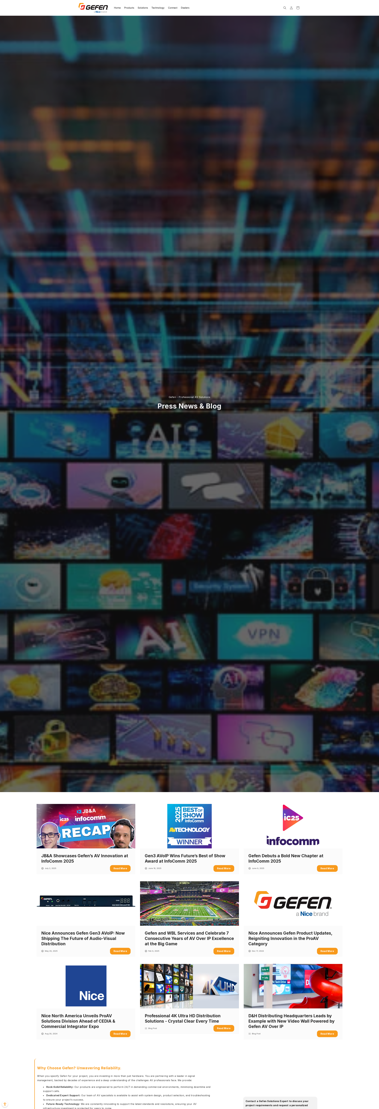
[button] (285, 8)
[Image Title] (86, 826)
